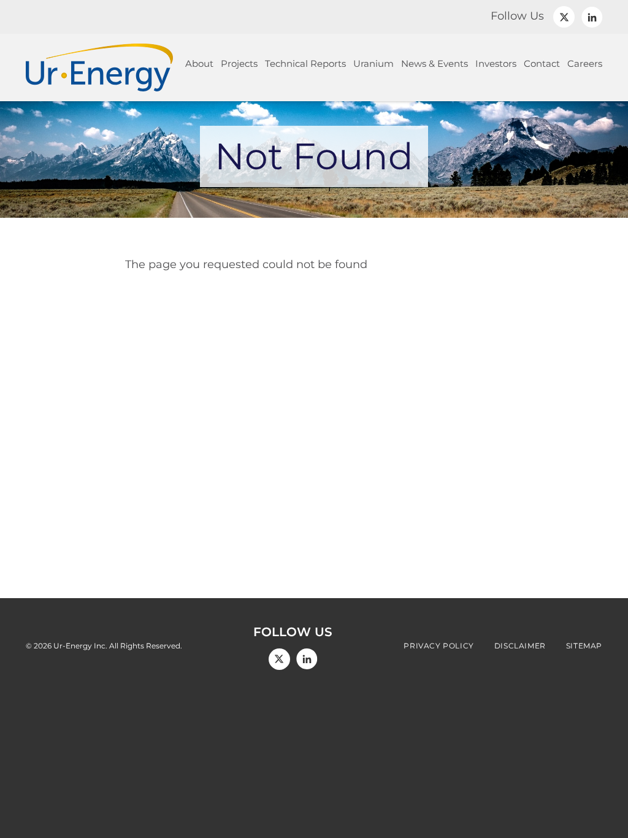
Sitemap (584, 646)
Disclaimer (520, 646)
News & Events (434, 63)
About (199, 63)
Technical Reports (305, 63)
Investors (495, 63)
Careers (584, 63)
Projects (239, 63)
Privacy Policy (438, 646)
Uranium (373, 63)
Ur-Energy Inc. (80, 645)
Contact (542, 63)
